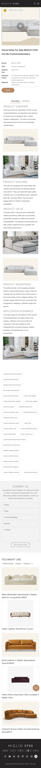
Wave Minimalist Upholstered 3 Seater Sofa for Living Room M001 (19, 596)
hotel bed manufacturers (10, 379)
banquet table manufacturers (12, 385)
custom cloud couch (26, 434)
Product (18, 563)
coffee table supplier (30, 396)
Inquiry (8, 90)
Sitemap (33, 764)
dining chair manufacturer (11, 396)
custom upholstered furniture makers (14, 439)
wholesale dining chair (30, 412)
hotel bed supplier (8, 407)
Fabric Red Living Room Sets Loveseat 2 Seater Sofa (20, 696)
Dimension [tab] (26, 101)
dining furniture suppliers (10, 467)
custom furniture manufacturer (12, 374)
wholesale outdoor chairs (11, 412)
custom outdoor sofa (9, 428)
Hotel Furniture (8, 563)
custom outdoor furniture (10, 456)
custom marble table (9, 434)
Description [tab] (15, 101)
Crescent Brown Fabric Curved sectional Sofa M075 (20, 730)
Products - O (28, 563)
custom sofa (27, 423)
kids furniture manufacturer (11, 445)
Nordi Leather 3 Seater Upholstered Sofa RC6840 (18, 661)
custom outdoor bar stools (11, 423)
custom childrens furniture (11, 472)
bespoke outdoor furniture (11, 450)
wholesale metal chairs (10, 417)
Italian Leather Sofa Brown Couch (17, 629)
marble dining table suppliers (12, 401)
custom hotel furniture (30, 472)
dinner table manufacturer (11, 390)
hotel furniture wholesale (10, 461)
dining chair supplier (31, 401)
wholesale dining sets (25, 407)
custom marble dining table (28, 428)
